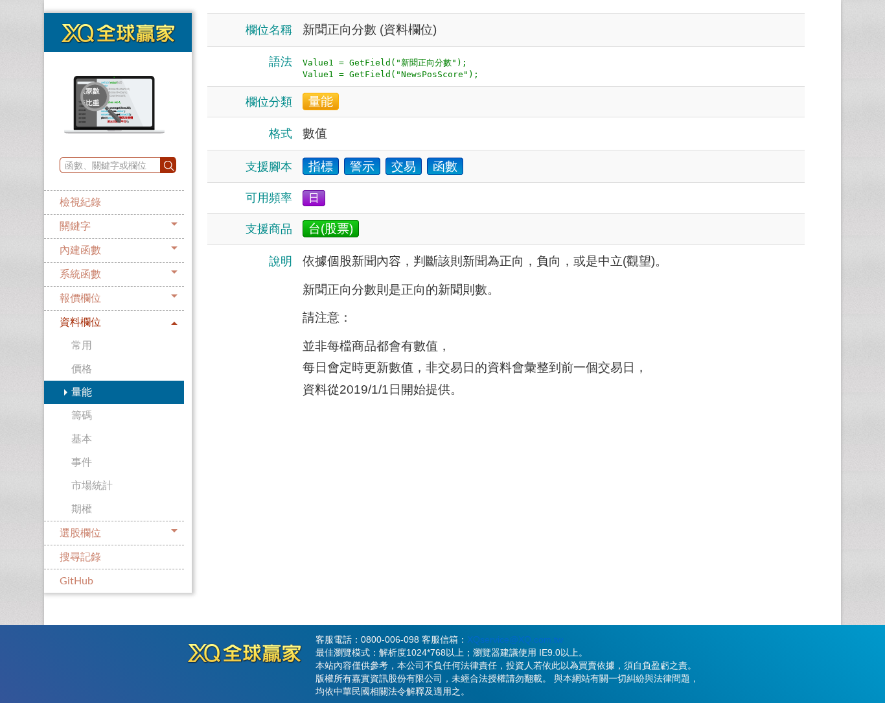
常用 (81, 345)
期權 (81, 509)
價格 (81, 369)
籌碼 (81, 416)
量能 (81, 392)
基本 (81, 439)
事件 (81, 462)
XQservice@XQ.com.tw (515, 639)
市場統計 (92, 486)
